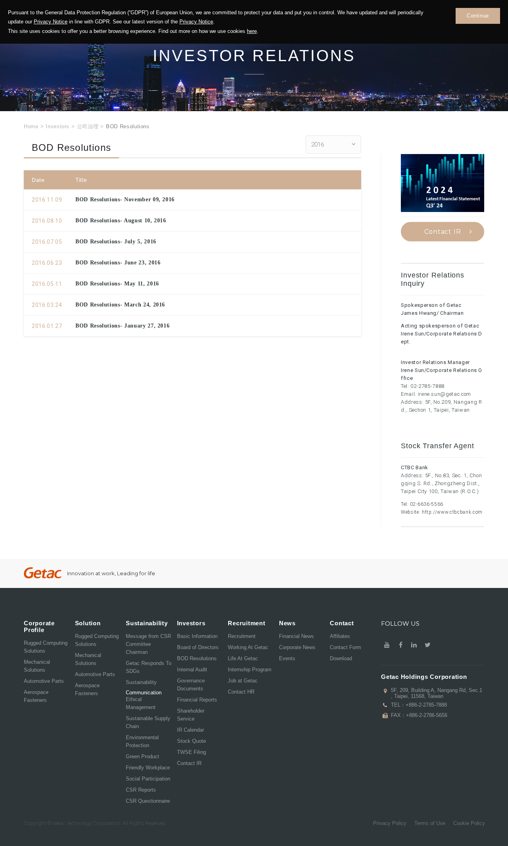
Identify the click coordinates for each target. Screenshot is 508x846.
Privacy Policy (389, 823)
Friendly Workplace (148, 768)
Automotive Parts (44, 681)
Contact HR (241, 692)
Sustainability (141, 682)
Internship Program (249, 670)
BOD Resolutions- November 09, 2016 (125, 199)
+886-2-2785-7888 (426, 705)
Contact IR (442, 231)
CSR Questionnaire (148, 801)
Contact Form (345, 647)
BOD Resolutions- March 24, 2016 (120, 305)
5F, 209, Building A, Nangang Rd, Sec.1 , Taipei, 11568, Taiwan (436, 693)
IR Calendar (190, 730)
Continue (478, 16)
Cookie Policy (469, 823)
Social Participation (148, 779)
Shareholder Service (190, 715)
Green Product (142, 756)
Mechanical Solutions (37, 666)
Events (287, 658)
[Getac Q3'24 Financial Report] (442, 183)
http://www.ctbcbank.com (452, 512)
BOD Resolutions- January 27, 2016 (122, 326)
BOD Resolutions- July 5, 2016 (115, 242)
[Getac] (43, 573)
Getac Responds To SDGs (148, 667)
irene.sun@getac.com (444, 394)
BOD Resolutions (197, 658)
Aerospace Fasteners (36, 696)
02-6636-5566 (426, 504)
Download (341, 658)
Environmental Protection (142, 741)
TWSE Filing (191, 752)
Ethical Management (141, 703)
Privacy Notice (50, 22)
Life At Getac (243, 658)
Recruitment (242, 636)
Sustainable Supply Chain (148, 722)
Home (31, 126)
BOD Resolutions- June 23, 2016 (118, 263)
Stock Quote (191, 741)
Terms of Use (429, 823)
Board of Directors (198, 647)
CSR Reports (141, 790)
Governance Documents (191, 685)
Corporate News (297, 647)
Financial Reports (197, 700)
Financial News (296, 636)
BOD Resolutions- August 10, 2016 (120, 221)
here (252, 31)
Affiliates (340, 636)
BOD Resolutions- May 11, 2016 (117, 284)
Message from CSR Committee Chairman (148, 644)
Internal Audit (192, 670)
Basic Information (197, 636)
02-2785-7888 (427, 386)
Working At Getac (248, 647)
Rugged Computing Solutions (45, 647)
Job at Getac (243, 681)
